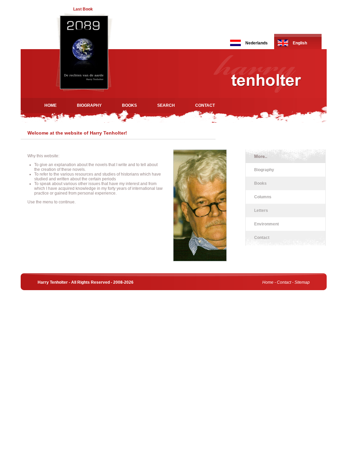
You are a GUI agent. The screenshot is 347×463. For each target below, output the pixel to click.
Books (129, 105)
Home (50, 105)
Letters (261, 210)
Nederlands (256, 43)
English (300, 43)
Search (166, 105)
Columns (262, 197)
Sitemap (302, 282)
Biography (89, 105)
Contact (205, 105)
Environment (266, 224)
